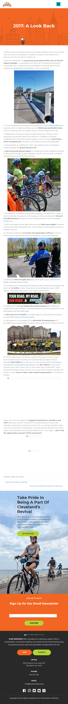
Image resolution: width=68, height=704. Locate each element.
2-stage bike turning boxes (23, 68)
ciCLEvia (49, 134)
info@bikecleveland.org (34, 684)
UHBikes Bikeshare (55, 125)
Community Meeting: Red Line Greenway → (47, 486)
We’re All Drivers (31, 286)
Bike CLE (15, 477)
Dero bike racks (23, 311)
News (21, 477)
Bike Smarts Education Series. (23, 317)
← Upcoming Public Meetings (15, 482)
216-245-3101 (34, 675)
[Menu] (58, 4)
